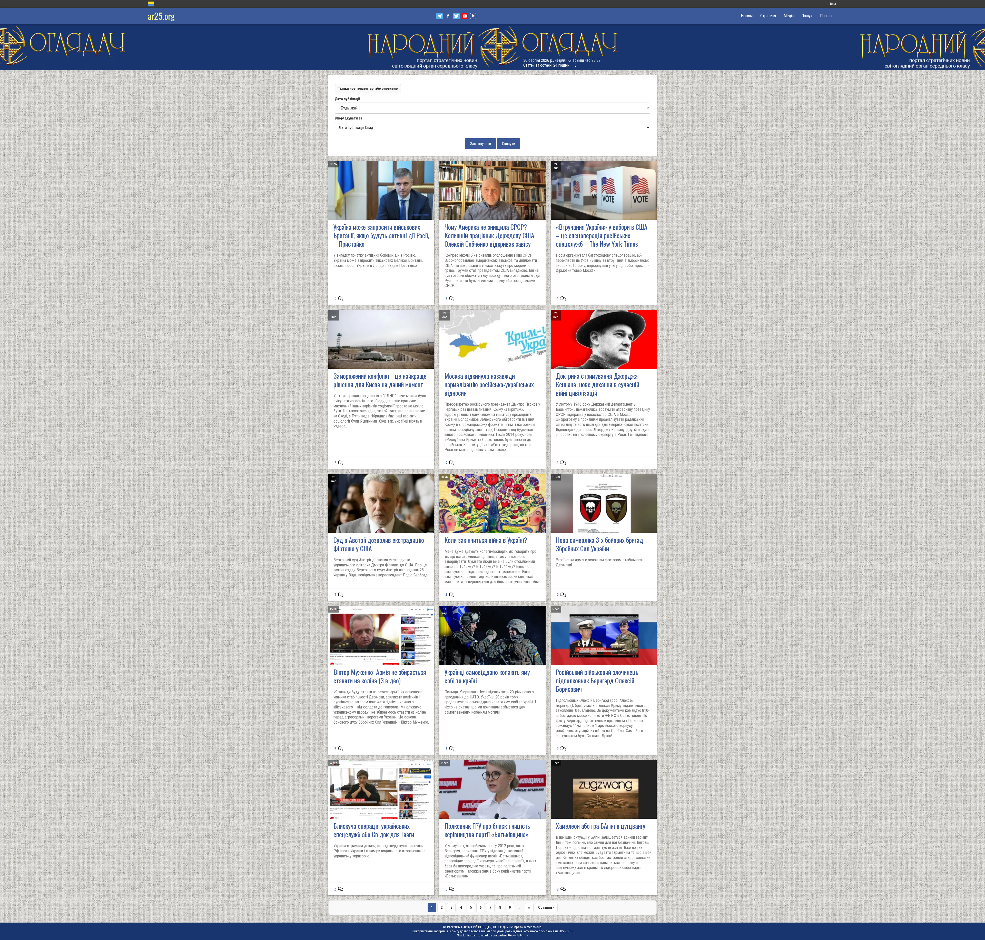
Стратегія (768, 15)
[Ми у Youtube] (465, 16)
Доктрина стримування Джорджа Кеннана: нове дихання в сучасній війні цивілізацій (597, 384)
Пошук (806, 15)
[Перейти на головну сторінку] (492, 47)
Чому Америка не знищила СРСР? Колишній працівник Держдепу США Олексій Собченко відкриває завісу (489, 235)
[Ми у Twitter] (456, 16)
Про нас (826, 15)
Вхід (833, 4)
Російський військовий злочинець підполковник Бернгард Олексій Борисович (597, 680)
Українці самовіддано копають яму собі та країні (487, 676)
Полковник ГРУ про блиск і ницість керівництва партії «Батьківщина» (487, 830)
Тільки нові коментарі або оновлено (368, 88)
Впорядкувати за (348, 118)
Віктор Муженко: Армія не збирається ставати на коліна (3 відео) (379, 676)
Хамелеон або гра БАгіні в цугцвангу (600, 826)
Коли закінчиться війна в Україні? (486, 540)
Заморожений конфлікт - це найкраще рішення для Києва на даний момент (380, 380)
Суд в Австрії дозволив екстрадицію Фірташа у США (378, 544)
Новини (747, 15)
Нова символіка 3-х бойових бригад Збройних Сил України (599, 544)
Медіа (789, 15)
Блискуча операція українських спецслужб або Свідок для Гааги (373, 830)
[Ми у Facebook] (448, 16)
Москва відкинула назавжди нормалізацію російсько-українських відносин (489, 384)
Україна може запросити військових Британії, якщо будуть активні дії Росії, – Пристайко (381, 235)
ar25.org (161, 15)
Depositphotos (518, 935)
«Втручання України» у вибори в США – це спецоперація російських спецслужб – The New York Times (601, 235)
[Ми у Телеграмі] (439, 16)
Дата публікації (347, 99)
